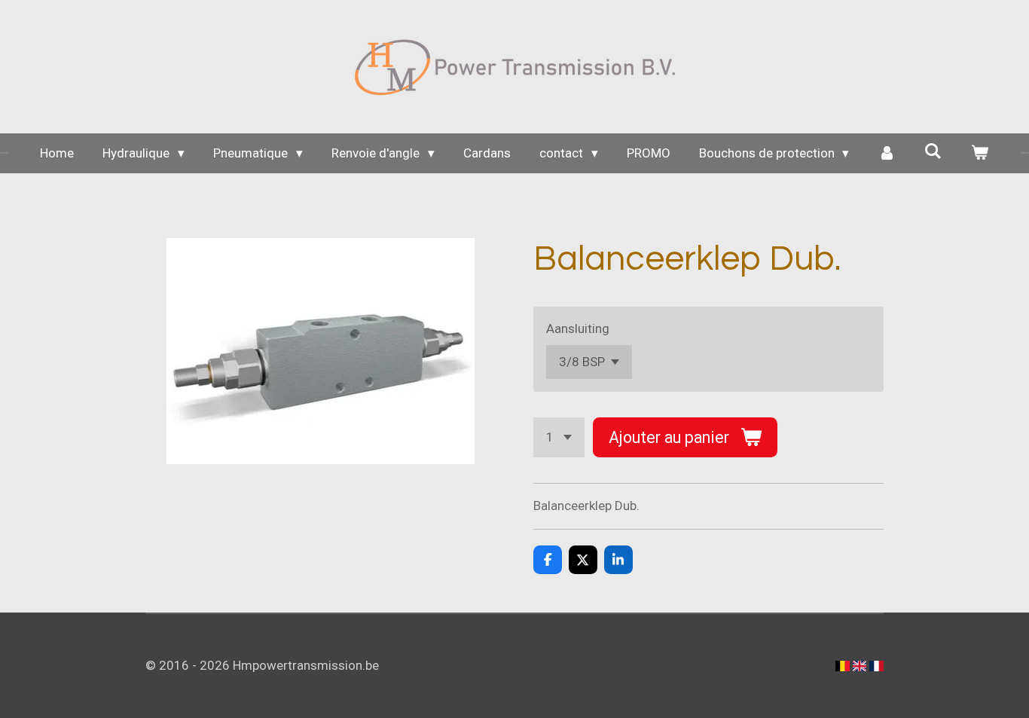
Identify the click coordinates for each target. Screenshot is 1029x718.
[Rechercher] (933, 151)
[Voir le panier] (980, 153)
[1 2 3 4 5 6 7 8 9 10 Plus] (559, 437)
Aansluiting (577, 328)
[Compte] (886, 153)
